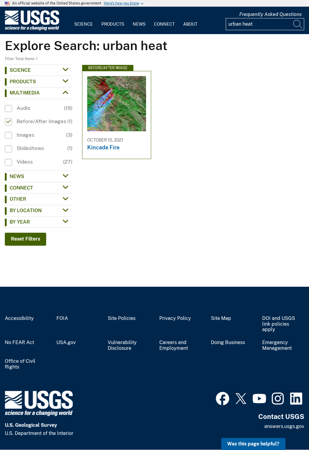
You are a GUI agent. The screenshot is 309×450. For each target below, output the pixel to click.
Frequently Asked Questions (270, 14)
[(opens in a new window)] (223, 398)
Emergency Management (277, 345)
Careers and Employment (173, 345)
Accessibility (19, 318)
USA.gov (66, 342)
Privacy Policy (175, 318)
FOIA (62, 318)
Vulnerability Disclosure (122, 345)
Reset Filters (25, 239)
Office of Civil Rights (20, 364)
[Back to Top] (287, 428)
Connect (164, 24)
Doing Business (228, 342)
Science (83, 24)
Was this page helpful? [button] (253, 444)
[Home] (32, 29)
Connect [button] (21, 188)
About (190, 24)
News (139, 24)
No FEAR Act (19, 342)
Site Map (221, 318)
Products (112, 24)
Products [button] (23, 82)
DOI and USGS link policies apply (278, 324)
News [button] (17, 176)
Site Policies (121, 318)
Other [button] (18, 199)
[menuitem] (83, 20)
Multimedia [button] (25, 93)
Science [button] (20, 70)
